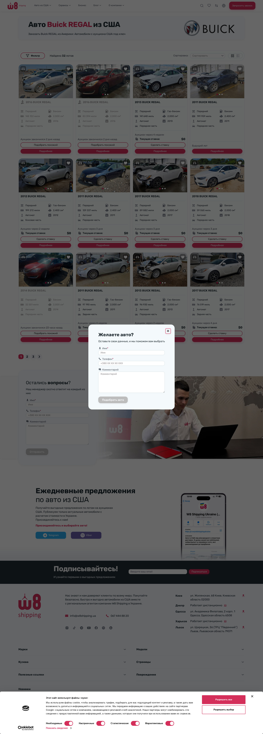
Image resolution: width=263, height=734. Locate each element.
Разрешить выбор (224, 709)
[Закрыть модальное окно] (168, 331)
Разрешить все (223, 699)
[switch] (100, 723)
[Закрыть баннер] (252, 696)
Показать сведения (57, 728)
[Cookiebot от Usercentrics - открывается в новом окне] (25, 728)
